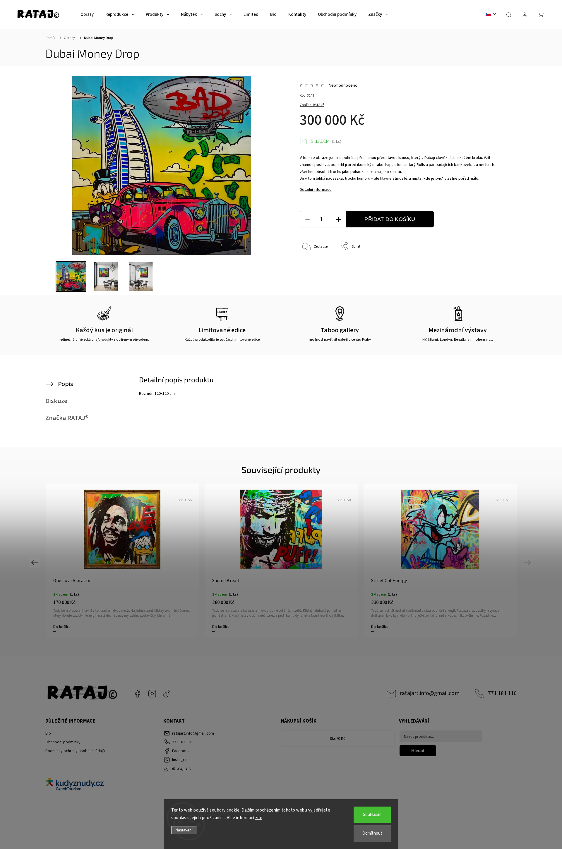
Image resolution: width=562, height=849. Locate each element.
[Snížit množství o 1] (307, 219)
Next (528, 562)
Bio (48, 733)
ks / (337, 739)
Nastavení (184, 830)
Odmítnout (372, 833)
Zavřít (488, 265)
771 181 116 (502, 693)
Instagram (152, 693)
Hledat (417, 750)
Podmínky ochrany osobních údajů (75, 751)
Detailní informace (316, 190)
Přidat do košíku (389, 219)
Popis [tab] (65, 384)
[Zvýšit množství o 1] (338, 219)
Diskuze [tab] (56, 401)
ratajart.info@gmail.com (430, 693)
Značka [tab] (66, 418)
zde (259, 818)
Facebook (137, 693)
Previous (35, 562)
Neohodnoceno (342, 85)
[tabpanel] (281, 560)
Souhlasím (372, 815)
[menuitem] (87, 14)
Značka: (312, 104)
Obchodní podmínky (62, 742)
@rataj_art (166, 693)
